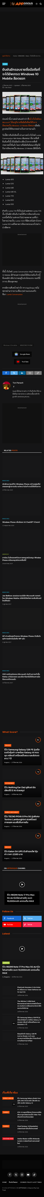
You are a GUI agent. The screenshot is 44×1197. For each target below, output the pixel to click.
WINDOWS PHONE (26, 345)
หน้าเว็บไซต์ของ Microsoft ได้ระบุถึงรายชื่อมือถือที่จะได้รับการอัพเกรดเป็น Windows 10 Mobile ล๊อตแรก (21, 122)
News (27, 56)
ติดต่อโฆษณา (13, 1182)
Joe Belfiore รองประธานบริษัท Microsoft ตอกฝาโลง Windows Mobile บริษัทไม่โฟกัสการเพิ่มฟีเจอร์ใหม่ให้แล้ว (21, 598)
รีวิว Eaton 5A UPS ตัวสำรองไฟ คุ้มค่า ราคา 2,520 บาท (21, 853)
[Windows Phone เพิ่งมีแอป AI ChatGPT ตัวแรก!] (22, 505)
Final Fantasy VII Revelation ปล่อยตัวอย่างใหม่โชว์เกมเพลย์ (27, 1127)
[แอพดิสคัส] (21, 3)
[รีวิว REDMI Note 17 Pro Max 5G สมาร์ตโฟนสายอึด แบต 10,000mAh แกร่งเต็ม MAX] (22, 884)
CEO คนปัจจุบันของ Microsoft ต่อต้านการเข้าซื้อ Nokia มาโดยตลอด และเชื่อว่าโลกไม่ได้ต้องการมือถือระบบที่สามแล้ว (21, 677)
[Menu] (3, 3)
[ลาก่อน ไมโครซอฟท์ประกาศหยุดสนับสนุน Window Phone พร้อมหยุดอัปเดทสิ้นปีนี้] (22, 540)
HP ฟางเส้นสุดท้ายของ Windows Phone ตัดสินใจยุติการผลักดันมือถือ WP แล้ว (21, 637)
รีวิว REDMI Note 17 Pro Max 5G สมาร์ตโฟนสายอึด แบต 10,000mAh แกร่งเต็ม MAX (20, 898)
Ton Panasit (18, 383)
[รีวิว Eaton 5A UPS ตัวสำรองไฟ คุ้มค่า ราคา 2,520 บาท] (22, 846)
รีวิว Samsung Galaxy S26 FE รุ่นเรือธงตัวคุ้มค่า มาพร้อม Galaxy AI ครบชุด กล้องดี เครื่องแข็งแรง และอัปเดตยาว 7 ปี (22, 754)
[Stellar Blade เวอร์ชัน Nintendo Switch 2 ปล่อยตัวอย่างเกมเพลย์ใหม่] (8, 1141)
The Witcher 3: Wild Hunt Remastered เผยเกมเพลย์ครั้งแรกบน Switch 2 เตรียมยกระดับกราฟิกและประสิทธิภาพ (29, 1004)
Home (15, 56)
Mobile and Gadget (9, 1098)
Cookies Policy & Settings (31, 1182)
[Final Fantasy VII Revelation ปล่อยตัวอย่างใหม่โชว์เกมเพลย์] (8, 1129)
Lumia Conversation (15, 294)
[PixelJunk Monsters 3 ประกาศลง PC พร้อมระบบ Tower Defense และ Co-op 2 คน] (8, 990)
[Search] (40, 3)
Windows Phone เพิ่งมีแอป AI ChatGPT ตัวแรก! (21, 522)
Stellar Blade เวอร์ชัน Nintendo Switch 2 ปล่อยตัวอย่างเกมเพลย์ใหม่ (28, 1141)
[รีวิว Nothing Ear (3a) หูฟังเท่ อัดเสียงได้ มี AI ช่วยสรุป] (22, 782)
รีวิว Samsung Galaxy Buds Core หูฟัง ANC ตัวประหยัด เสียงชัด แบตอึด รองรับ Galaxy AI (29, 1100)
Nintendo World (9, 1138)
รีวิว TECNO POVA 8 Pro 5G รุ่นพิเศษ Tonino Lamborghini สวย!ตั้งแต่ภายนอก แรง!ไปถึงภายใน (22, 819)
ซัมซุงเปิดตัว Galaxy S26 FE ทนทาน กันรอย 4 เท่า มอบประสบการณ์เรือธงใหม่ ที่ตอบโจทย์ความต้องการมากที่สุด (29, 1037)
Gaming (6, 1112)
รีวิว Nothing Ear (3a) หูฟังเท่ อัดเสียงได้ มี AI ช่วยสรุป (20, 789)
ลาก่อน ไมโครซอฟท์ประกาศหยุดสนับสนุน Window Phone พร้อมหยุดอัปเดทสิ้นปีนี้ (21, 558)
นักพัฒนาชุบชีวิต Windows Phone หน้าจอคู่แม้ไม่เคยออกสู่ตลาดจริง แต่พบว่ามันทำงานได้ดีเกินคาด (21, 485)
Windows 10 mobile (10, 345)
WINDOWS (21, 56)
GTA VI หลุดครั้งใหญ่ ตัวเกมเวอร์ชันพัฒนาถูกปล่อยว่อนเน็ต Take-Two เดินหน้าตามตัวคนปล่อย (29, 1114)
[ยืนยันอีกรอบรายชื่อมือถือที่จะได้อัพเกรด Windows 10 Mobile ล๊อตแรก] (22, 103)
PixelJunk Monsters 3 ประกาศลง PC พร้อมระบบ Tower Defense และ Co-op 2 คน (29, 989)
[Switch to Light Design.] (36, 4)
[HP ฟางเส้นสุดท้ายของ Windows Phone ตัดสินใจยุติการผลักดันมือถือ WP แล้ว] (22, 619)
